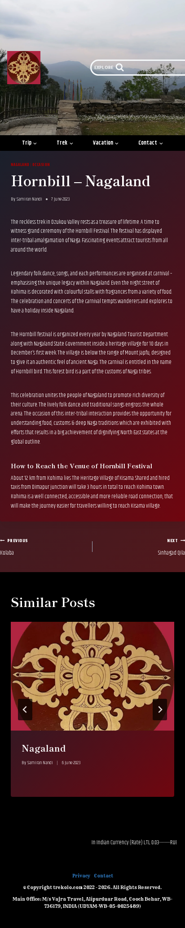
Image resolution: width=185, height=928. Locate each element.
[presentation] (92, 676)
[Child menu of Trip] (29, 143)
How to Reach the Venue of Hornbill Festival (81, 465)
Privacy (81, 876)
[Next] (160, 709)
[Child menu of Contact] (151, 143)
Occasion (41, 165)
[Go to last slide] (25, 709)
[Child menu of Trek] (65, 143)
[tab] (74, 804)
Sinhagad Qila (171, 547)
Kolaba (14, 547)
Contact (103, 876)
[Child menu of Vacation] (106, 143)
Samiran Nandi (29, 199)
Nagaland (20, 165)
